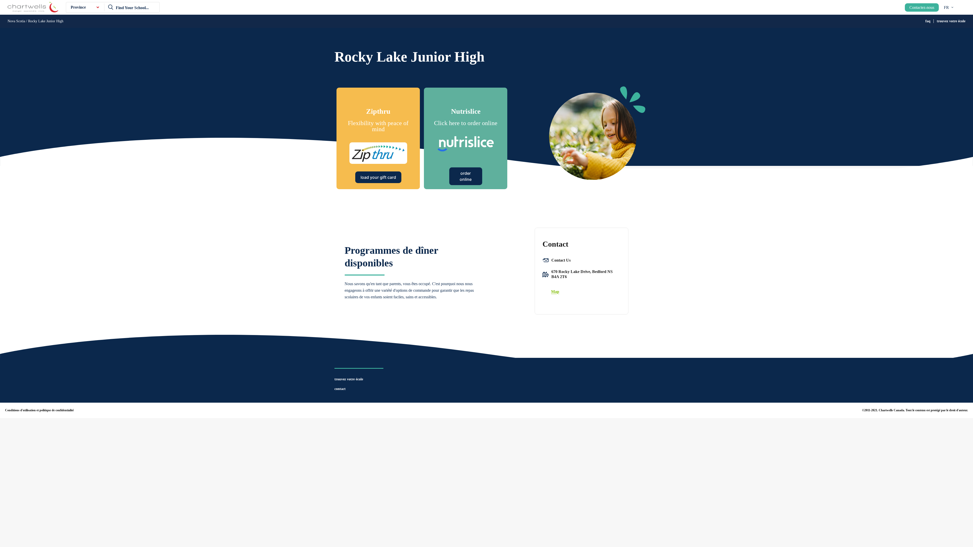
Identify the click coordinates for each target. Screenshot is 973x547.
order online (466, 176)
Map (555, 291)
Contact (340, 389)
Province (78, 7)
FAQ (927, 21)
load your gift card (378, 177)
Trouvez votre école (951, 21)
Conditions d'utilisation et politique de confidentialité (39, 410)
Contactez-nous (921, 7)
